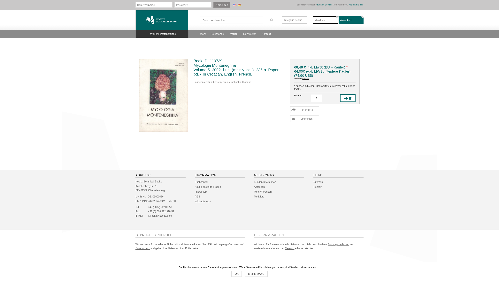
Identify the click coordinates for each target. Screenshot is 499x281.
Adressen (259, 186)
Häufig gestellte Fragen (208, 186)
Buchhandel (201, 182)
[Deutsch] (239, 5)
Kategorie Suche (292, 20)
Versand (305, 79)
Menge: (298, 95)
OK (237, 273)
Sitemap (318, 182)
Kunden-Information (265, 182)
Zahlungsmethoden (338, 244)
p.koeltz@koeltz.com (160, 215)
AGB (197, 196)
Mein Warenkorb (263, 191)
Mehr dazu (256, 273)
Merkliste (259, 196)
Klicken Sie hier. (324, 5)
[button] (162, 34)
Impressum (201, 191)
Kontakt (317, 186)
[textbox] (231, 20)
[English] (235, 5)
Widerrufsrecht (203, 201)
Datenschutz (142, 248)
